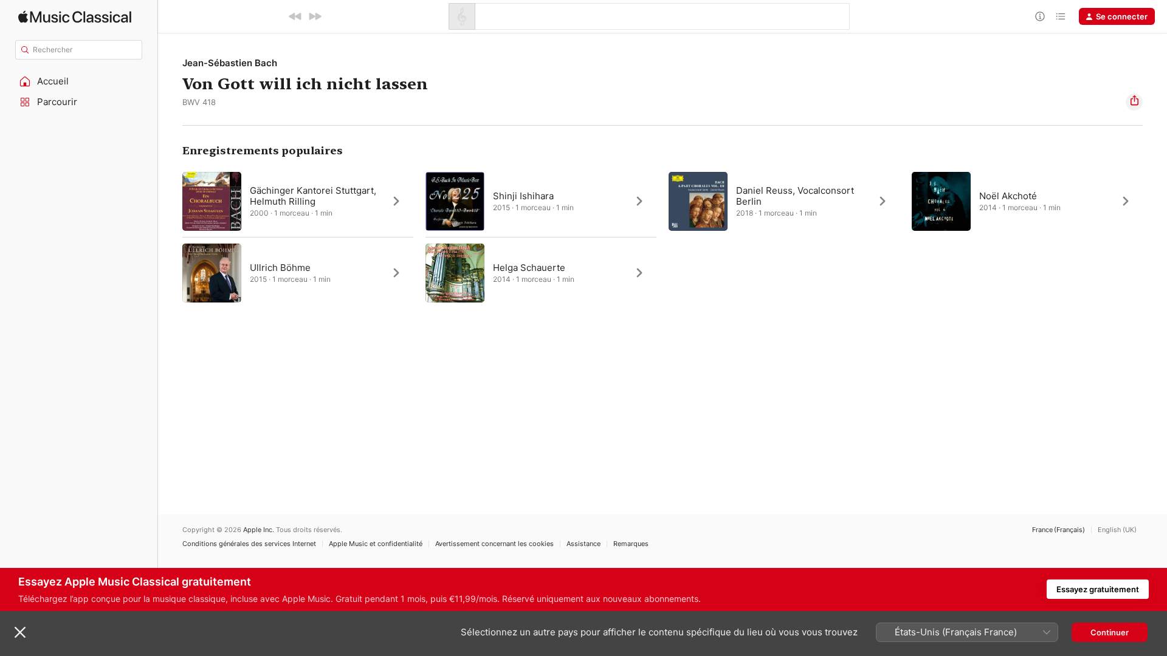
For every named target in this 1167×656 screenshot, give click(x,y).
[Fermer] (20, 632)
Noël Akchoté (1008, 196)
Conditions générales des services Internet (249, 544)
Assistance (583, 544)
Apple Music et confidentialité (375, 544)
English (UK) (1117, 530)
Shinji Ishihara (523, 196)
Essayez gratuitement (1097, 589)
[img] (74, 16)
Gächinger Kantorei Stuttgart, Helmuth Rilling (313, 196)
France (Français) (1058, 530)
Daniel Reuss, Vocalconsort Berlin (795, 196)
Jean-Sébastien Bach (229, 63)
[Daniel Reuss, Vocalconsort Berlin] (784, 201)
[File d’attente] (1060, 16)
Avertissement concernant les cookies (494, 544)
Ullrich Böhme (280, 267)
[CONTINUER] (315, 16)
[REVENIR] (295, 16)
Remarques (631, 544)
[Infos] (1040, 16)
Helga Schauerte (529, 267)
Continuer (1109, 632)
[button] (79, 81)
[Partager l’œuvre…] (1134, 102)
